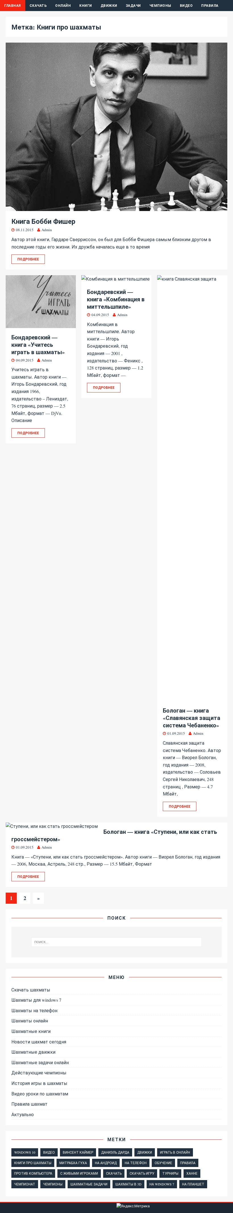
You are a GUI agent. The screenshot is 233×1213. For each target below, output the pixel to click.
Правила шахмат (29, 1104)
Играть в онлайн (175, 1152)
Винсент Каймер (78, 1152)
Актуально (22, 1114)
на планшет (193, 1184)
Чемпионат (24, 1184)
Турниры (170, 1173)
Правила (210, 5)
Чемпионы (160, 5)
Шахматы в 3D (128, 1184)
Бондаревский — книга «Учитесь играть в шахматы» (38, 344)
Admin (46, 229)
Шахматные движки (33, 1052)
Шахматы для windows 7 (36, 1000)
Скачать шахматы (30, 990)
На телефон (136, 1162)
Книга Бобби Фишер (43, 221)
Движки (109, 5)
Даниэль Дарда (115, 1152)
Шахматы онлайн (29, 1021)
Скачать (38, 5)
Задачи (133, 5)
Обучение (163, 1162)
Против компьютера (33, 1173)
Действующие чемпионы (38, 1073)
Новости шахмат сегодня (38, 1042)
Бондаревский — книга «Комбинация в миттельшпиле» (116, 299)
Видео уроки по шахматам (39, 1094)
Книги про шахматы (32, 1162)
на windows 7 (161, 1184)
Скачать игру (142, 1173)
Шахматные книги (31, 1031)
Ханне (191, 1173)
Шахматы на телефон (34, 1010)
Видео (186, 5)
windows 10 (24, 1152)
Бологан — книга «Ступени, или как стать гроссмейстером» (114, 835)
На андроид (106, 1162)
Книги (85, 5)
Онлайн (63, 5)
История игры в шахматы (39, 1083)
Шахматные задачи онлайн (40, 1062)
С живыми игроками (79, 1173)
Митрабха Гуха (73, 1162)
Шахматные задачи (88, 1184)
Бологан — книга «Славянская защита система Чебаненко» (191, 717)
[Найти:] (116, 942)
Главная (12, 5)
